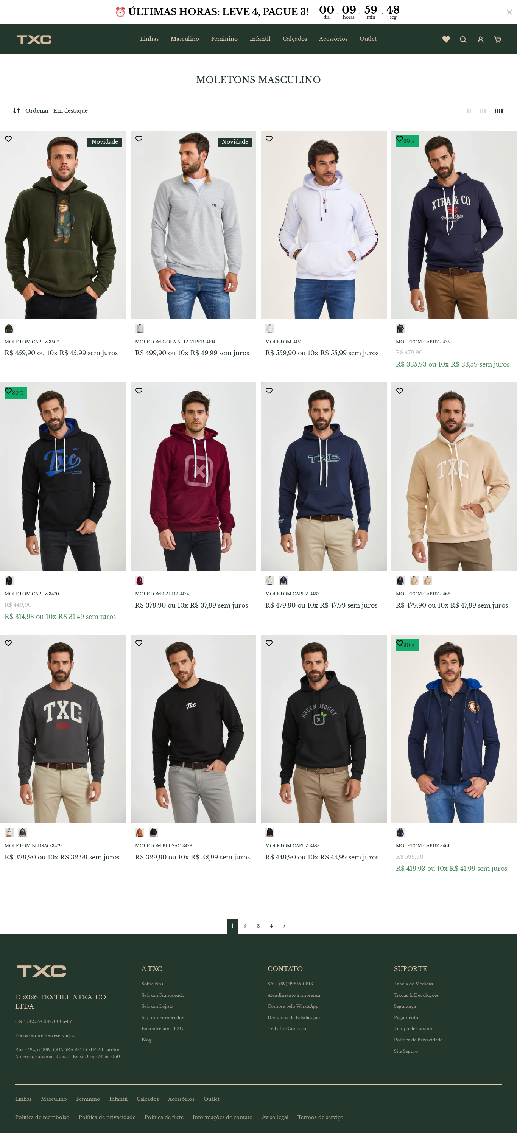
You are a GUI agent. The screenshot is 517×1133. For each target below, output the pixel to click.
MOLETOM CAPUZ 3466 (423, 594)
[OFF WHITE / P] (269, 580)
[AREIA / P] (414, 580)
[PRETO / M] (9, 580)
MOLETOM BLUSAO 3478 (163, 846)
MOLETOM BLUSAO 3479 (33, 846)
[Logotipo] (34, 39)
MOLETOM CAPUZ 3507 (32, 342)
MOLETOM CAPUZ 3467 (292, 594)
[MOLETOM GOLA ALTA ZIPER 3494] (194, 225)
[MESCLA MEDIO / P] (139, 328)
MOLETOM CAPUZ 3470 (32, 594)
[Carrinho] (497, 40)
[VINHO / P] (139, 580)
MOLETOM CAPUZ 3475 (423, 342)
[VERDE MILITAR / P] (9, 328)
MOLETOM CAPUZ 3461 (423, 846)
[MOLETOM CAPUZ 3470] (63, 476)
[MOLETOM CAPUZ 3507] (63, 225)
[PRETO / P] (153, 832)
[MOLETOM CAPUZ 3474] (194, 476)
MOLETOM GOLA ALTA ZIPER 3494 (175, 342)
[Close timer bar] (509, 12)
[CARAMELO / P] (139, 832)
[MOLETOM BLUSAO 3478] (194, 729)
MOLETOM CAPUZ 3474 (162, 594)
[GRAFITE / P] (22, 832)
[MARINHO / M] (400, 328)
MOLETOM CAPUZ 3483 (292, 846)
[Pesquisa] (463, 40)
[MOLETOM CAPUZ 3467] (324, 476)
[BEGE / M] (427, 580)
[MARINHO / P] (283, 580)
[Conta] (480, 40)
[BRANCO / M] (269, 328)
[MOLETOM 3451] (324, 225)
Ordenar (56, 110)
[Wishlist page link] (446, 39)
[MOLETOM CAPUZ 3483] (324, 729)
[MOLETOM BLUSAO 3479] (63, 729)
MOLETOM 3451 (283, 342)
